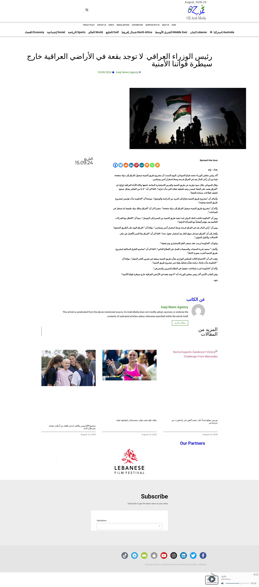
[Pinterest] (136, 165)
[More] (157, 165)
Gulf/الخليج (112, 32)
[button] (87, 10)
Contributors (137, 25)
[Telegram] (134, 555)
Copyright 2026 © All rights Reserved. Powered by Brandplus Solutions (175, 564)
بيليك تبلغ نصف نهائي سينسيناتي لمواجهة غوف (136, 420)
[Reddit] (126, 165)
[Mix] (147, 165)
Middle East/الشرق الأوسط (171, 32)
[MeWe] (141, 165)
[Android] (144, 555)
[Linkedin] (131, 165)
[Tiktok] (124, 555)
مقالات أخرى (180, 323)
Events (111, 25)
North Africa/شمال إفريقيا (137, 32)
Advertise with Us (152, 25)
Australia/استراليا (224, 32)
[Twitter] (120, 165)
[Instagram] (173, 555)
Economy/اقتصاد (34, 32)
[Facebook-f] (203, 555)
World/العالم (95, 32)
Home (174, 25)
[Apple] (154, 555)
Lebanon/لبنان (198, 32)
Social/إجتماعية (56, 32)
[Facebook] (115, 165)
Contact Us (101, 25)
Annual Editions (123, 25)
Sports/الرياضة (76, 32)
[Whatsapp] (152, 165)
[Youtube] (164, 555)
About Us (165, 25)
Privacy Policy (89, 25)
